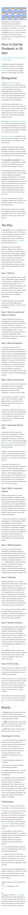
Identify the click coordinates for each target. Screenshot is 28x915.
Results (10, 60)
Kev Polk (4, 886)
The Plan (4, 60)
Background (21, 57)
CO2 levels (4, 646)
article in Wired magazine (14, 83)
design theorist (8, 136)
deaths (3, 68)
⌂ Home (3, 57)
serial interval (7, 443)
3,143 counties (20, 240)
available (3, 70)
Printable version (12, 57)
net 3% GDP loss (6, 823)
